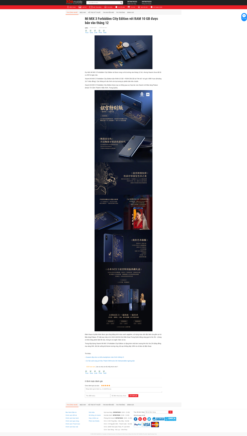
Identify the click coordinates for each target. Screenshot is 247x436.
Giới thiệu (92, 412)
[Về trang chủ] (75, 2)
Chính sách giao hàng (72, 421)
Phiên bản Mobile (94, 421)
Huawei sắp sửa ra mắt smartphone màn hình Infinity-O (105, 357)
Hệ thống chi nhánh (95, 415)
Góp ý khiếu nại (93, 418)
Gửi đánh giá (133, 396)
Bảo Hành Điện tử (71, 412)
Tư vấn (244, 18)
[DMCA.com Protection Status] (170, 419)
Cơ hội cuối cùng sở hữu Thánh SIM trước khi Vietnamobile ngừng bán (110, 361)
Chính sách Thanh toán (73, 424)
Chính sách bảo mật (72, 427)
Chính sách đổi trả (71, 415)
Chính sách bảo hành (72, 418)
